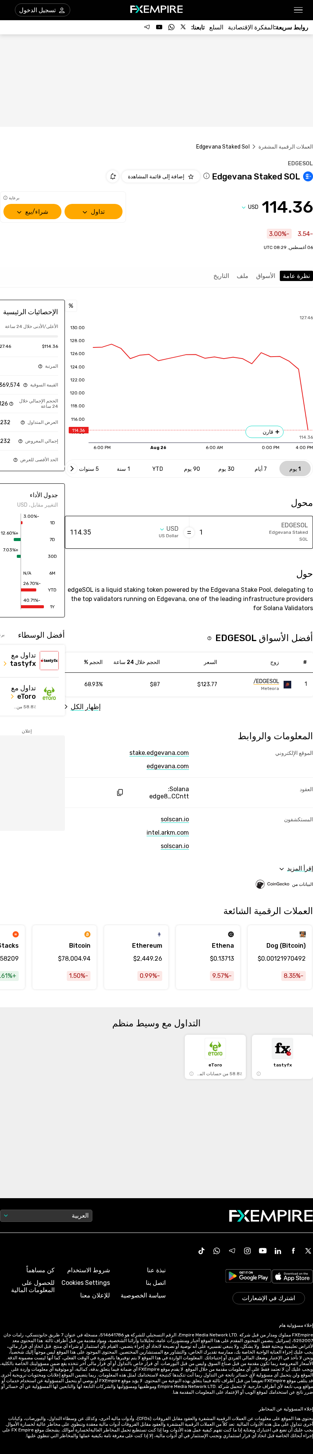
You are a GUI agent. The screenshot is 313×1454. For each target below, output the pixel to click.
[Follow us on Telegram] (147, 27)
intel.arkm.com (168, 832)
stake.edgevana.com (159, 752)
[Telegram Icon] (232, 1250)
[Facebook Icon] (293, 1250)
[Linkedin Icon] (277, 1250)
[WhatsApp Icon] (216, 1250)
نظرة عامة (296, 275)
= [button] (189, 532)
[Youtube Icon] (262, 1250)
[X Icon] (308, 1250)
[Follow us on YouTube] (159, 27)
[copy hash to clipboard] (119, 792)
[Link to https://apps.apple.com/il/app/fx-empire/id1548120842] (292, 1277)
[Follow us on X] (183, 27)
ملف (242, 275)
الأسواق (265, 275)
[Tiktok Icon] (201, 1250)
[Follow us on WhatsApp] (171, 27)
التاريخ (221, 275)
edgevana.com (168, 766)
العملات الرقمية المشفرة (285, 147)
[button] (298, 10)
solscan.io (175, 819)
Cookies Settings (85, 1282)
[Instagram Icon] (247, 1250)
